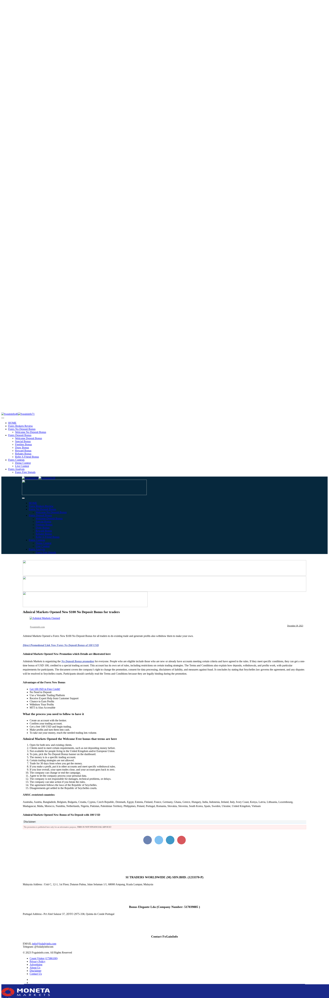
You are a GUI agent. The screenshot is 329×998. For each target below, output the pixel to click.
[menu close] (2, 417)
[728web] (164, 590)
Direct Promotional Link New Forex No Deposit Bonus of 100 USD (61, 645)
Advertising (36, 964)
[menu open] (23, 498)
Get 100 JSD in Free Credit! (45, 689)
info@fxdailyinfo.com (44, 943)
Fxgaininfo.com (37, 627)
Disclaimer (35, 970)
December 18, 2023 (295, 626)
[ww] (84, 494)
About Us (35, 967)
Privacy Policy (37, 961)
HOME (12, 422)
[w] (164, 574)
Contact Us (36, 973)
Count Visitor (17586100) (44, 958)
